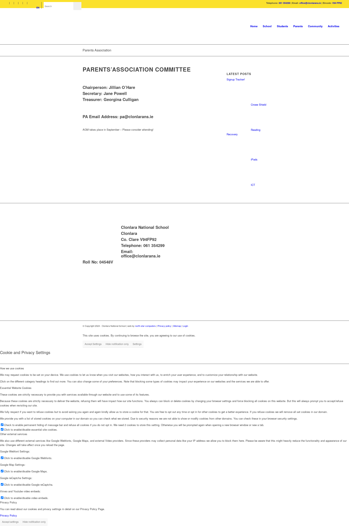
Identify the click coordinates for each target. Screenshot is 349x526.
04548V (106, 262)
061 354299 (284, 2)
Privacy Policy (8, 515)
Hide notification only (117, 344)
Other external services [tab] (13, 434)
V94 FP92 (337, 2)
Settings (137, 344)
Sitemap (177, 325)
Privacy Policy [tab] (8, 502)
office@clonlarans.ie (310, 2)
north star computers (145, 325)
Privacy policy (164, 325)
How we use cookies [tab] (12, 368)
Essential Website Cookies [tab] (16, 388)
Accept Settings (93, 344)
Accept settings (10, 521)
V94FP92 (148, 239)
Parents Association (97, 50)
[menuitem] (8, 3)
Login (185, 325)
